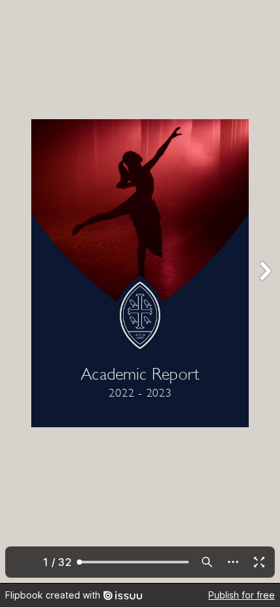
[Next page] (264, 291)
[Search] (207, 562)
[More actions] (233, 562)
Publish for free (241, 594)
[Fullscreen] (259, 562)
